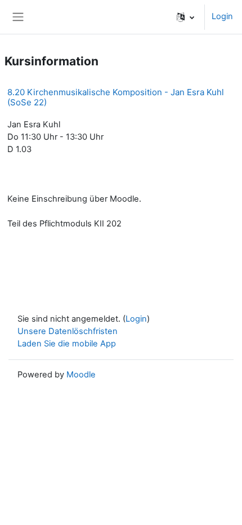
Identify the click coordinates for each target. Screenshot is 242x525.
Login (222, 16)
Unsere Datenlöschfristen (67, 331)
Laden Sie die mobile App (66, 344)
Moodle (81, 375)
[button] (185, 17)
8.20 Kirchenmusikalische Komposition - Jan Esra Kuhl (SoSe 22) (115, 97)
